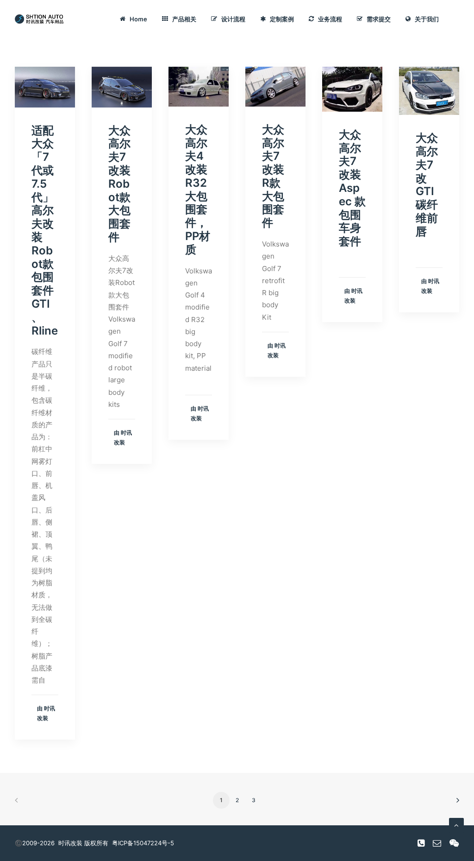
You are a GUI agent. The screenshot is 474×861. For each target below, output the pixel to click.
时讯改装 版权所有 (83, 843)
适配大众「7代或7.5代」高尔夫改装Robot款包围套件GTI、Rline (44, 230)
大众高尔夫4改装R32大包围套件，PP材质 (197, 189)
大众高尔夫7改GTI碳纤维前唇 (427, 184)
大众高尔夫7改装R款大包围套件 (273, 176)
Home (138, 19)
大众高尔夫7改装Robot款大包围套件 (119, 184)
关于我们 (427, 19)
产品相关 (184, 19)
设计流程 (233, 19)
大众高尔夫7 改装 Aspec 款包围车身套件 (352, 188)
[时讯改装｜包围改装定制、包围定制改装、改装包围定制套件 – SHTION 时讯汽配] (41, 19)
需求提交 (379, 19)
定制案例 (282, 19)
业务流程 (330, 19)
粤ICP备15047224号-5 (143, 843)
